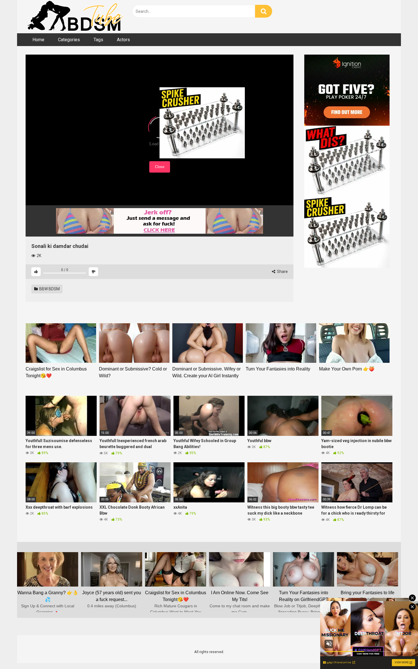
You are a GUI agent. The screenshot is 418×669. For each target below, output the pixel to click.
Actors (123, 39)
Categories (69, 39)
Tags (98, 39)
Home (38, 39)
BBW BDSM (49, 289)
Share (282, 271)
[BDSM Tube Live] (75, 16)
